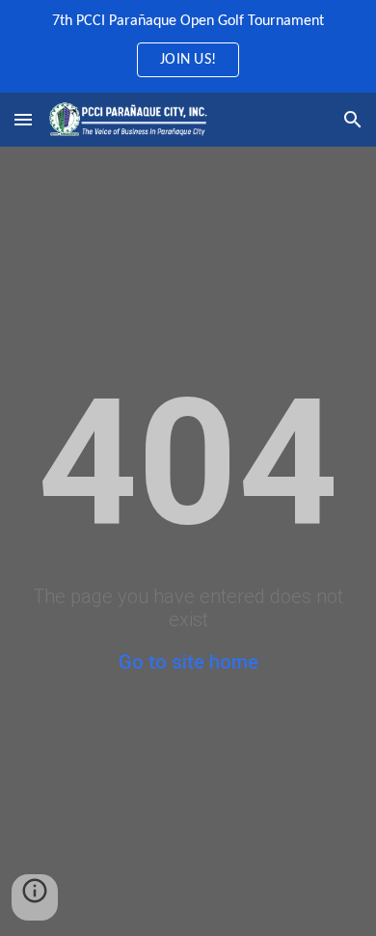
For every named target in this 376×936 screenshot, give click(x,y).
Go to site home (188, 662)
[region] (188, 46)
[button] (23, 119)
